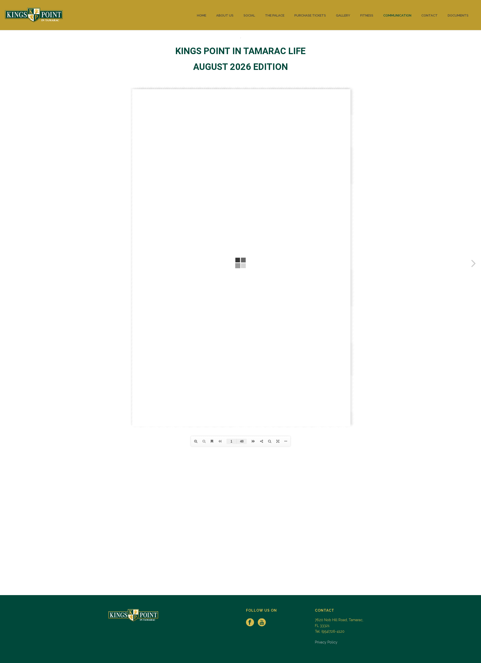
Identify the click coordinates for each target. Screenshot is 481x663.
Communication (397, 15)
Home (201, 15)
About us (224, 15)
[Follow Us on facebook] (250, 622)
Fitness (366, 15)
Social (249, 15)
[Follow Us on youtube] (262, 622)
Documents (458, 15)
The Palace (274, 15)
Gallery (343, 15)
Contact (429, 15)
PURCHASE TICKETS (310, 15)
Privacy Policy (326, 642)
